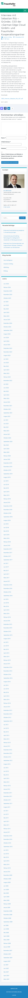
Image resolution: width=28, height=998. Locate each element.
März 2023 (6, 373)
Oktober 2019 (7, 470)
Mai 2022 (6, 391)
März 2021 (6, 430)
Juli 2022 (6, 384)
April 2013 (6, 735)
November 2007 (8, 950)
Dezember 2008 (8, 911)
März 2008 (6, 939)
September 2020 (8, 441)
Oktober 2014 (7, 674)
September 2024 (8, 330)
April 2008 (6, 936)
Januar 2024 (7, 344)
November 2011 (8, 796)
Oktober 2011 (7, 800)
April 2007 (6, 975)
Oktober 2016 (7, 592)
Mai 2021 (6, 427)
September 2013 (8, 721)
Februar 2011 (7, 828)
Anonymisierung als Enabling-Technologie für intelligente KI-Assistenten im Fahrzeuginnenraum (13, 238)
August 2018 (7, 520)
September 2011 (8, 803)
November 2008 (8, 914)
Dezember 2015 (8, 624)
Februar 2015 (7, 660)
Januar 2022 (7, 402)
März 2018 (6, 538)
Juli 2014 (6, 685)
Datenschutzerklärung (14, 992)
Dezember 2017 (8, 549)
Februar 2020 (7, 456)
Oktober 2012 (7, 757)
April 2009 (6, 896)
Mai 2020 (6, 445)
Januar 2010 (7, 871)
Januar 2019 (7, 502)
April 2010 (6, 861)
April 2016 (6, 610)
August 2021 (7, 416)
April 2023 (6, 370)
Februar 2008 (7, 943)
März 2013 (6, 739)
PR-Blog (6, 271)
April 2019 (6, 491)
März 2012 (6, 782)
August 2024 (7, 334)
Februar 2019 (7, 499)
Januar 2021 (7, 434)
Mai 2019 (6, 488)
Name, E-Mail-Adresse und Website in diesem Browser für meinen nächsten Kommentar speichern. (12, 156)
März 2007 (6, 979)
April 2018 (6, 534)
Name (3, 138)
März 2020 (6, 452)
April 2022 (6, 395)
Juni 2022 (6, 387)
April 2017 (6, 574)
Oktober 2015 (7, 631)
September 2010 (8, 846)
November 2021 (8, 405)
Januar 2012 (7, 789)
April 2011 (6, 821)
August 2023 (7, 355)
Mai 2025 (6, 309)
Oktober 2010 (7, 843)
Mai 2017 (6, 570)
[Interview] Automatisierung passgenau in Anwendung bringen (14, 231)
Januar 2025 (7, 319)
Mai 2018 (6, 531)
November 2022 (8, 380)
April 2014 (6, 696)
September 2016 (8, 595)
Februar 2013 (7, 742)
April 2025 (6, 312)
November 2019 (8, 466)
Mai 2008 (6, 932)
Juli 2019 (6, 481)
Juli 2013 (6, 724)
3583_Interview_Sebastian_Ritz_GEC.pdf (12, 98)
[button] (1, 108)
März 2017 (6, 577)
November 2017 (8, 552)
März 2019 (6, 495)
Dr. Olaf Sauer (6, 39)
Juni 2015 (6, 646)
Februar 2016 (7, 617)
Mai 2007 (6, 972)
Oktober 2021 (7, 409)
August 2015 (7, 638)
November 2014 (8, 671)
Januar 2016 (7, 620)
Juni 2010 (6, 853)
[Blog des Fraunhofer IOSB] (14, 4)
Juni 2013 (6, 728)
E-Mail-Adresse (6, 142)
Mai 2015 (6, 649)
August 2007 (7, 961)
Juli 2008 (6, 925)
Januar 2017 (7, 581)
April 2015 (6, 653)
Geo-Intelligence (8, 260)
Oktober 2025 (7, 298)
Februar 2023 (7, 377)
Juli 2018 (6, 524)
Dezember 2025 (8, 291)
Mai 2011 (6, 818)
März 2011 (6, 825)
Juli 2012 (6, 767)
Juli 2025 (6, 301)
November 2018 (8, 509)
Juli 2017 (6, 563)
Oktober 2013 (7, 717)
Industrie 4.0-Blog (7, 37)
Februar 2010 (7, 868)
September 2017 (8, 560)
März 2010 (6, 864)
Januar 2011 (7, 832)
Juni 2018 (6, 527)
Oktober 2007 (7, 954)
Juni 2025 (6, 305)
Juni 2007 (6, 968)
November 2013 (8, 714)
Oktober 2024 (7, 327)
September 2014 (8, 678)
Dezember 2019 (8, 463)
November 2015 (8, 628)
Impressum (14, 988)
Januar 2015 (7, 663)
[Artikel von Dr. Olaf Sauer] (14, 181)
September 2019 (8, 473)
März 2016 (6, 613)
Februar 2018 (7, 542)
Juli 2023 (6, 359)
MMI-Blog (6, 267)
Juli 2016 (6, 599)
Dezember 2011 (8, 793)
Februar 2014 (7, 703)
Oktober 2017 (7, 556)
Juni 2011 (6, 814)
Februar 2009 (7, 904)
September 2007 (8, 957)
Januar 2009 (7, 907)
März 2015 (6, 656)
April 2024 (6, 341)
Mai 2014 (6, 692)
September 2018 (8, 517)
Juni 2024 (6, 337)
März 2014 (6, 699)
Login (14, 995)
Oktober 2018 (7, 513)
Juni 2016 (6, 603)
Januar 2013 (7, 746)
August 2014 (7, 681)
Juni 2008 (6, 929)
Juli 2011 (6, 810)
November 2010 (8, 839)
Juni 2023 (6, 362)
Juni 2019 (6, 484)
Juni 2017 (6, 567)
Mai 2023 (6, 366)
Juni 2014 (6, 689)
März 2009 (6, 900)
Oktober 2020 (7, 438)
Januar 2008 (7, 947)
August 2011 (7, 807)
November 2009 (8, 875)
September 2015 (8, 635)
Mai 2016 (6, 606)
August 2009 (7, 882)
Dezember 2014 (8, 667)
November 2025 (8, 294)
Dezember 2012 (8, 750)
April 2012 (6, 778)
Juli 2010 (6, 850)
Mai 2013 (6, 732)
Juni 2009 (6, 889)
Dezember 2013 (8, 710)
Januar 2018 (7, 545)
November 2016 (8, 588)
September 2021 (8, 413)
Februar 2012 (7, 785)
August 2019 (7, 477)
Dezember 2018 (8, 506)
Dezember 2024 (8, 323)
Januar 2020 (7, 459)
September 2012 (8, 760)
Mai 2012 (6, 775)
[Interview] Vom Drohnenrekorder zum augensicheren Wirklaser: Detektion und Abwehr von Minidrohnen (14, 245)
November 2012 (8, 753)
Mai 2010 (6, 857)
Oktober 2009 (7, 879)
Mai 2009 (6, 893)
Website (3, 148)
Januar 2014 (7, 706)
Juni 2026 (6, 283)
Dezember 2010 (8, 836)
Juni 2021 (6, 423)
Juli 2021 (6, 420)
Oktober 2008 (7, 918)
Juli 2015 (6, 642)
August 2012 (7, 764)
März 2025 (6, 316)
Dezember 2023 (8, 348)
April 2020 (6, 448)
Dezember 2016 (8, 585)
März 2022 (6, 398)
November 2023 (8, 352)
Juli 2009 (6, 886)
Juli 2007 (6, 965)
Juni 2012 (6, 771)
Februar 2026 (7, 287)
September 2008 (8, 922)
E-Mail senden (7, 207)
